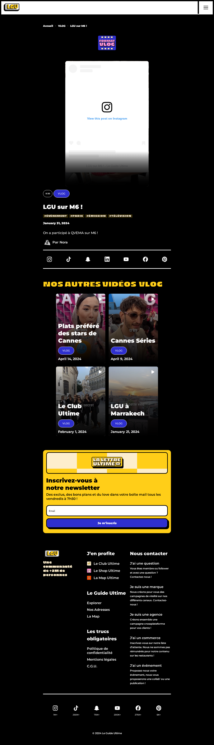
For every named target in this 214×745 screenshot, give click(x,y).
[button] (205, 7)
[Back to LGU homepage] (51, 554)
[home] (11, 7)
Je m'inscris (107, 523)
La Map (93, 616)
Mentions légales (101, 659)
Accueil (48, 25)
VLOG (61, 25)
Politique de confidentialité (99, 651)
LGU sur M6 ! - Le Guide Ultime (107, 165)
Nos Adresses (98, 610)
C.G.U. (92, 666)
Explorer (94, 603)
